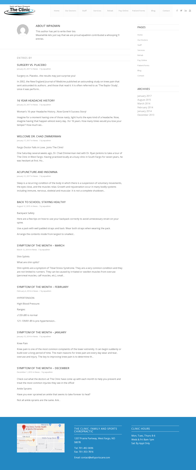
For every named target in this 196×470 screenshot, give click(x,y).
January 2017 (144, 95)
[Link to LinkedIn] (186, 10)
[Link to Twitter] (181, 10)
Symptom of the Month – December (43, 368)
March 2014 (143, 103)
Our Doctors (142, 40)
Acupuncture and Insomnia (37, 172)
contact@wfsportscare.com (95, 457)
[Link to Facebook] (177, 10)
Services (141, 50)
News (35, 69)
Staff (139, 45)
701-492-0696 (86, 448)
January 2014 (144, 111)
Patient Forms (143, 65)
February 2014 (145, 107)
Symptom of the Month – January (41, 332)
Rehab (140, 55)
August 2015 (144, 99)
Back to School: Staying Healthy (41, 202)
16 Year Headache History (36, 100)
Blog (139, 70)
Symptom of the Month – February (42, 287)
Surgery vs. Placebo (31, 65)
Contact (140, 75)
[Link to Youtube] (190, 10)
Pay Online (142, 60)
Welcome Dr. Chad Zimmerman (39, 136)
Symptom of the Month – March (40, 245)
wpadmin (47, 69)
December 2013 (145, 114)
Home (140, 34)
